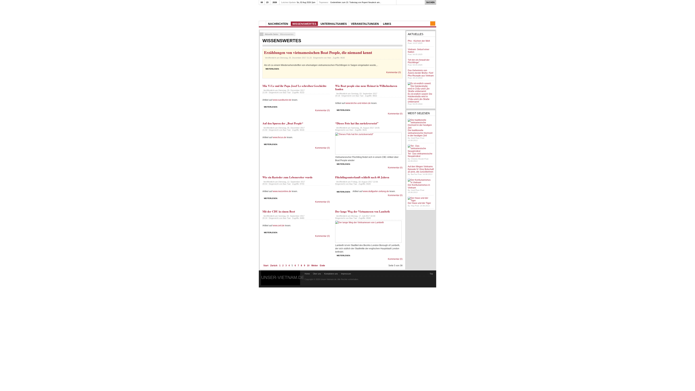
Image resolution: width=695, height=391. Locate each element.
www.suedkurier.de (282, 100)
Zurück (273, 265)
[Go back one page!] (261, 34)
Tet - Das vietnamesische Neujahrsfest (420, 154)
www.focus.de (279, 137)
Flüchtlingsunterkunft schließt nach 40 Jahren (362, 177)
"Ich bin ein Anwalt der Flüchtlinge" (418, 61)
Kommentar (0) (393, 72)
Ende (322, 265)
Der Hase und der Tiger (419, 203)
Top (431, 274)
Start (265, 265)
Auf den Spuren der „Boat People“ (282, 123)
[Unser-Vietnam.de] (293, 12)
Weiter (314, 265)
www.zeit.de (279, 225)
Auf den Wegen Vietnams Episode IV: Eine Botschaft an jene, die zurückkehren (421, 169)
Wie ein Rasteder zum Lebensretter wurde (287, 177)
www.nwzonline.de (282, 191)
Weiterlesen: (272, 69)
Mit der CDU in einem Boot (278, 211)
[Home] (262, 24)
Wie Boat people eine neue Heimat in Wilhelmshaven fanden (366, 87)
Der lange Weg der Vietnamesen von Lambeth (362, 211)
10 (308, 265)
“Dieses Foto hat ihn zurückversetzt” (356, 123)
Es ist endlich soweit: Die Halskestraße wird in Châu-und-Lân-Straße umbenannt (420, 98)
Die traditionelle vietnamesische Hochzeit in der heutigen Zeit (420, 133)
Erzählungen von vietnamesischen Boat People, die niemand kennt (318, 52)
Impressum (346, 274)
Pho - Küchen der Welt (419, 41)
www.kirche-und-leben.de (358, 103)
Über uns (317, 274)
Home (307, 274)
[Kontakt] (432, 23)
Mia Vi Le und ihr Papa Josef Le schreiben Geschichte (294, 86)
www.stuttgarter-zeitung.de (376, 191)
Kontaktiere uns (331, 274)
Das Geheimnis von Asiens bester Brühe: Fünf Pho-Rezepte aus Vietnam (421, 73)
